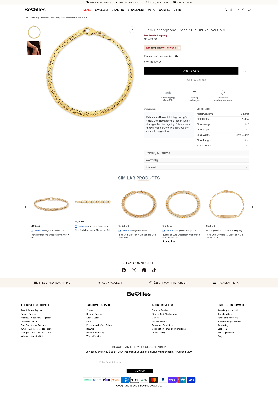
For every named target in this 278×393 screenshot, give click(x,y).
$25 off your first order (158, 2)
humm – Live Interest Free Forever (37, 329)
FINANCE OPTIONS (228, 282)
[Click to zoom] (132, 29)
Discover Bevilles (160, 310)
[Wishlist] (237, 10)
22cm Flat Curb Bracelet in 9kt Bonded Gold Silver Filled (181, 236)
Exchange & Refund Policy (99, 325)
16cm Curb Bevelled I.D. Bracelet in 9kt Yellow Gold (224, 236)
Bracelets (44, 18)
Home (27, 18)
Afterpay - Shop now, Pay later (36, 317)
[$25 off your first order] (146, 2)
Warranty (152, 160)
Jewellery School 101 (228, 310)
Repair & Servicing (95, 332)
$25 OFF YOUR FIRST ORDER (170, 282)
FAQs (89, 321)
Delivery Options (94, 314)
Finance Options (184, 2)
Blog (220, 336)
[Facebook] (124, 270)
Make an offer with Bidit (32, 336)
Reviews (151, 167)
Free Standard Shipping (100, 2)
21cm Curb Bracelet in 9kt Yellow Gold (93, 230)
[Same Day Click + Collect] (117, 2)
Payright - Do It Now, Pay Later (36, 332)
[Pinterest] (144, 270)
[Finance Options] (175, 2)
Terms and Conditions (162, 325)
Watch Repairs (93, 336)
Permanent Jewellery (228, 317)
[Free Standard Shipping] (88, 2)
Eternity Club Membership (164, 314)
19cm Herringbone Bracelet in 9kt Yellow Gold (50, 236)
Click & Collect (196, 79)
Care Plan (222, 329)
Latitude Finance (29, 321)
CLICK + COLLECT (112, 282)
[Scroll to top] (272, 387)
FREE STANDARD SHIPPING (54, 282)
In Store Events (159, 321)
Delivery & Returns (158, 153)
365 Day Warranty (226, 332)
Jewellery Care (225, 314)
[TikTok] (154, 270)
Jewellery (35, 18)
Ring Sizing (223, 325)
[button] (25, 207)
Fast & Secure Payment (32, 310)
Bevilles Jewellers (150, 385)
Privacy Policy (158, 332)
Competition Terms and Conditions (169, 329)
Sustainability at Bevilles (229, 321)
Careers (156, 317)
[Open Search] (226, 10)
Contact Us (92, 310)
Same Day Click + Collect (129, 2)
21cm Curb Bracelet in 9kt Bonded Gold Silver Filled (137, 236)
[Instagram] (134, 270)
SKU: (146, 61)
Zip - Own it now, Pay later (33, 325)
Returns (90, 329)
